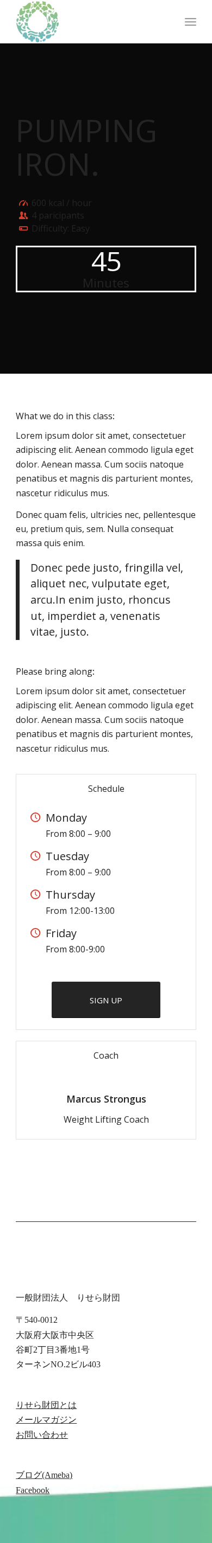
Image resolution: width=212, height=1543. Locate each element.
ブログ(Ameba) (44, 1475)
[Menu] (190, 22)
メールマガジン (46, 1419)
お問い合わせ (42, 1434)
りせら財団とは (46, 1405)
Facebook (32, 1490)
